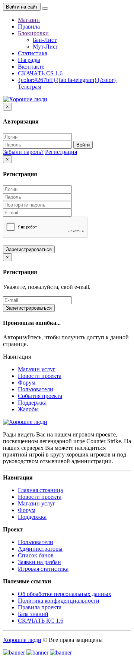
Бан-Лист (45, 40)
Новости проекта (39, 376)
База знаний (33, 614)
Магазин (29, 20)
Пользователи (35, 389)
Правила (29, 26)
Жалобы (28, 409)
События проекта (40, 396)
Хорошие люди (22, 640)
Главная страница (40, 490)
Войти (83, 145)
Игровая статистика (43, 569)
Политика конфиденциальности (58, 600)
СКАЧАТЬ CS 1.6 (40, 73)
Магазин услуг (36, 369)
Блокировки (33, 33)
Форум (26, 382)
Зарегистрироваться (29, 249)
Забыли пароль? (23, 152)
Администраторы (40, 549)
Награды (29, 60)
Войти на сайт (22, 7)
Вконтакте (31, 66)
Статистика (32, 53)
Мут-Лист (45, 46)
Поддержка (32, 402)
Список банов (36, 555)
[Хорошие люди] (25, 99)
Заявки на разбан (39, 562)
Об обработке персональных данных (64, 594)
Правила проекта (39, 607)
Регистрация (61, 152)
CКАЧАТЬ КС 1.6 (40, 620)
